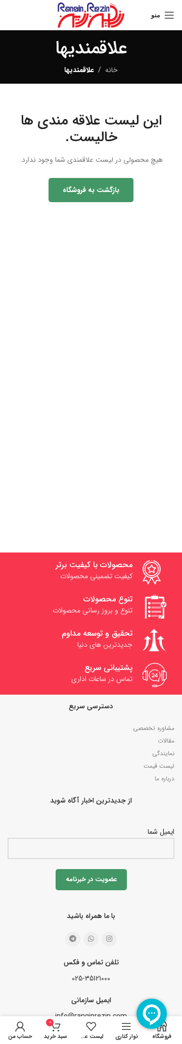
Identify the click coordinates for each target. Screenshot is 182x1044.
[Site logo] (91, 14)
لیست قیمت (159, 766)
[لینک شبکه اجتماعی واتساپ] (91, 939)
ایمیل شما (161, 831)
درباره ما (164, 778)
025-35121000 (91, 978)
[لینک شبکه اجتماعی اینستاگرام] (109, 939)
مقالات (166, 741)
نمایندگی (163, 753)
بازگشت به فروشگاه (91, 190)
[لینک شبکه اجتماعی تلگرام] (72, 939)
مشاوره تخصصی (153, 728)
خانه (111, 70)
